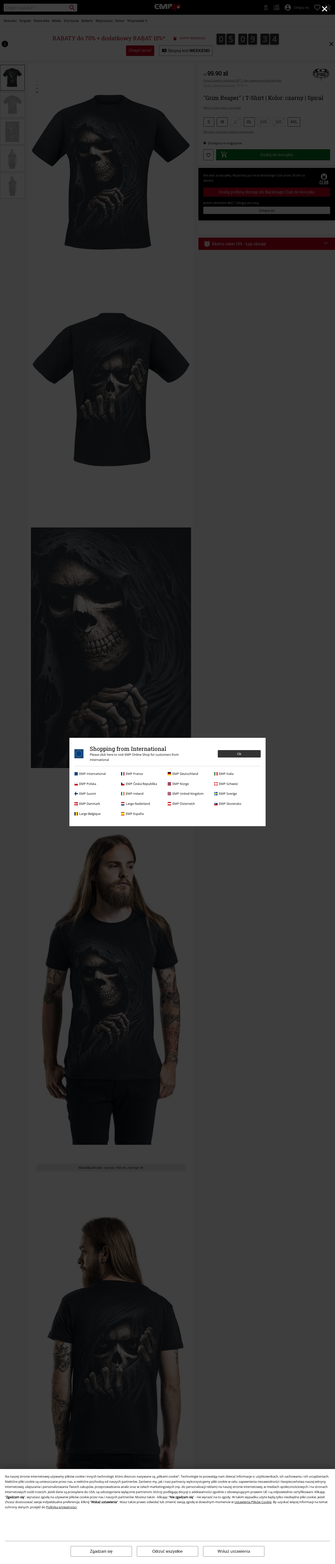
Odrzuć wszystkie (167, 1551)
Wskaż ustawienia (234, 1551)
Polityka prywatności (61, 1507)
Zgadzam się (101, 1551)
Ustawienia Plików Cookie (252, 1502)
